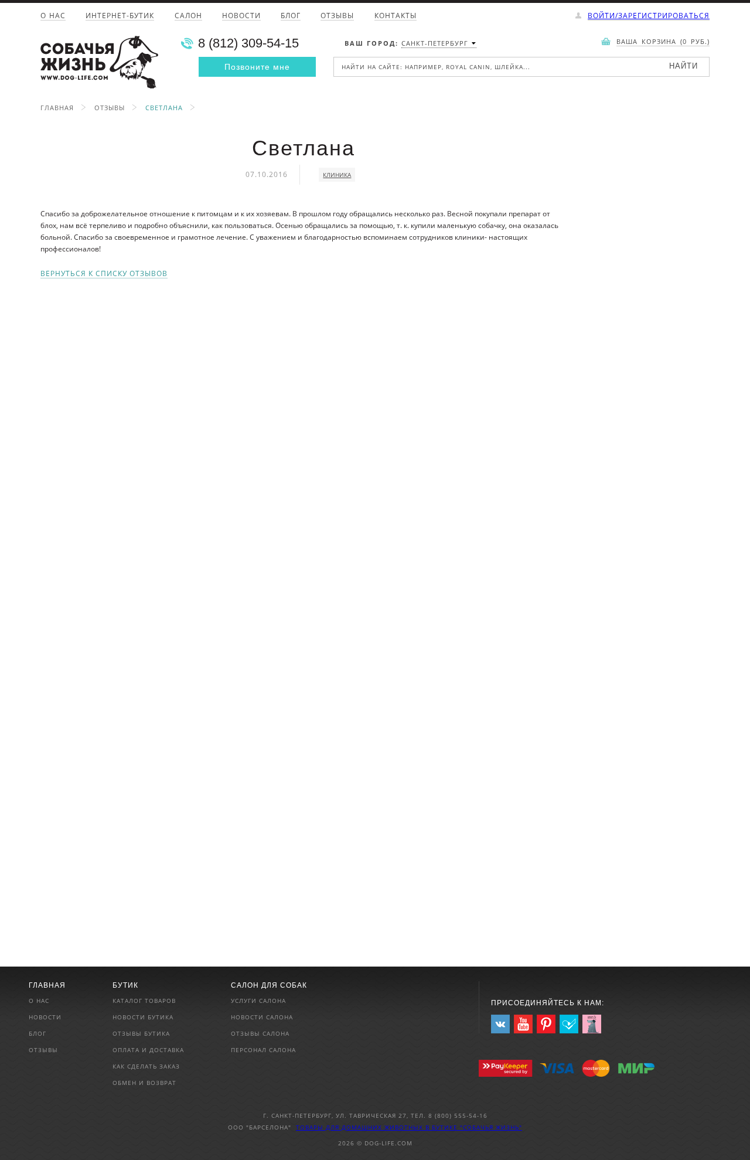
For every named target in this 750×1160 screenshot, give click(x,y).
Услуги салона (258, 1000)
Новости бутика (142, 1017)
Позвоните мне (257, 67)
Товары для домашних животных (360, 1127)
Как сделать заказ (146, 1066)
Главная (57, 107)
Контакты (395, 16)
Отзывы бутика (141, 1033)
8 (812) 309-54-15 (248, 43)
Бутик (125, 985)
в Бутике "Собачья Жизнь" (473, 1127)
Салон (188, 16)
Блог (291, 16)
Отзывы (337, 16)
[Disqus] (303, 425)
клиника (337, 175)
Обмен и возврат (144, 1083)
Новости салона (262, 1017)
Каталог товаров (144, 1000)
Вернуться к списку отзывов (104, 274)
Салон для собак (269, 985)
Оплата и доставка (148, 1050)
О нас (53, 16)
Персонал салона (263, 1050)
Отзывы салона (260, 1033)
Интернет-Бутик (120, 16)
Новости (241, 16)
